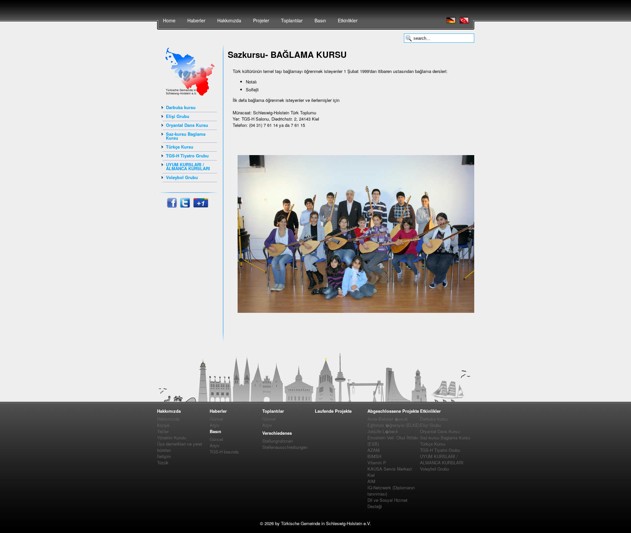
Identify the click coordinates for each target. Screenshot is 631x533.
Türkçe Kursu (179, 147)
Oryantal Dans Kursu (187, 125)
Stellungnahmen (277, 441)
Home (169, 20)
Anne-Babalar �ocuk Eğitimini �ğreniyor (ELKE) (393, 422)
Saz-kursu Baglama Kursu (185, 136)
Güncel (216, 419)
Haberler (196, 20)
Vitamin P (376, 462)
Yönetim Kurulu (171, 437)
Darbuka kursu (181, 107)
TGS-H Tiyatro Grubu (187, 155)
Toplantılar (292, 20)
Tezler (163, 431)
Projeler (261, 20)
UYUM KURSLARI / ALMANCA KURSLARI (188, 166)
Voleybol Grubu (182, 177)
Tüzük (163, 462)
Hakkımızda (229, 20)
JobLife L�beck (382, 431)
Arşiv (215, 425)
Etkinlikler (348, 20)
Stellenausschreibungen (285, 447)
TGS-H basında (224, 452)
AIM (371, 481)
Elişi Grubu (177, 116)
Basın (320, 20)
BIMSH (374, 456)
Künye (163, 425)
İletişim (164, 456)
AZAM (373, 450)
